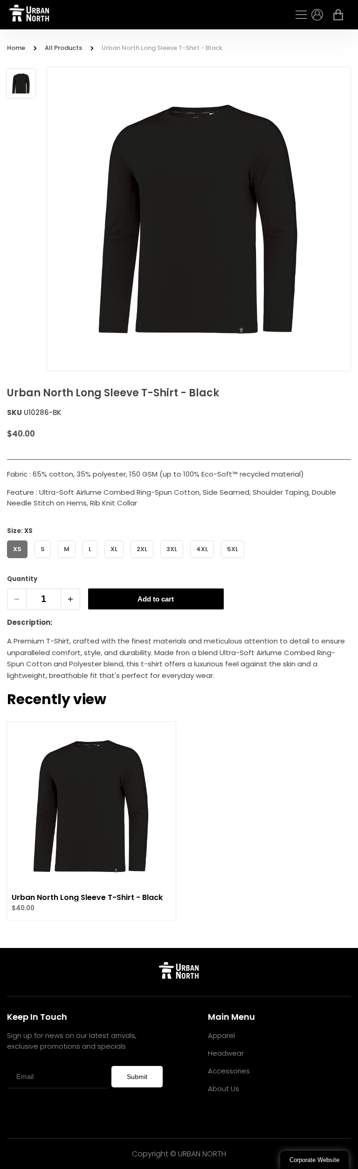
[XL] (117, 560)
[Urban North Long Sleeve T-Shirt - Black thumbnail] (21, 83)
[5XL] (236, 560)
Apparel (221, 1035)
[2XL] (145, 560)
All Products (63, 47)
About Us (223, 1088)
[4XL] (205, 560)
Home (16, 47)
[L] (93, 560)
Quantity (22, 578)
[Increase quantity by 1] (70, 598)
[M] (70, 560)
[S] (46, 560)
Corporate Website (314, 1159)
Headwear (226, 1053)
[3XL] (175, 560)
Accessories (229, 1071)
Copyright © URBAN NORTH (179, 1153)
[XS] (20, 560)
